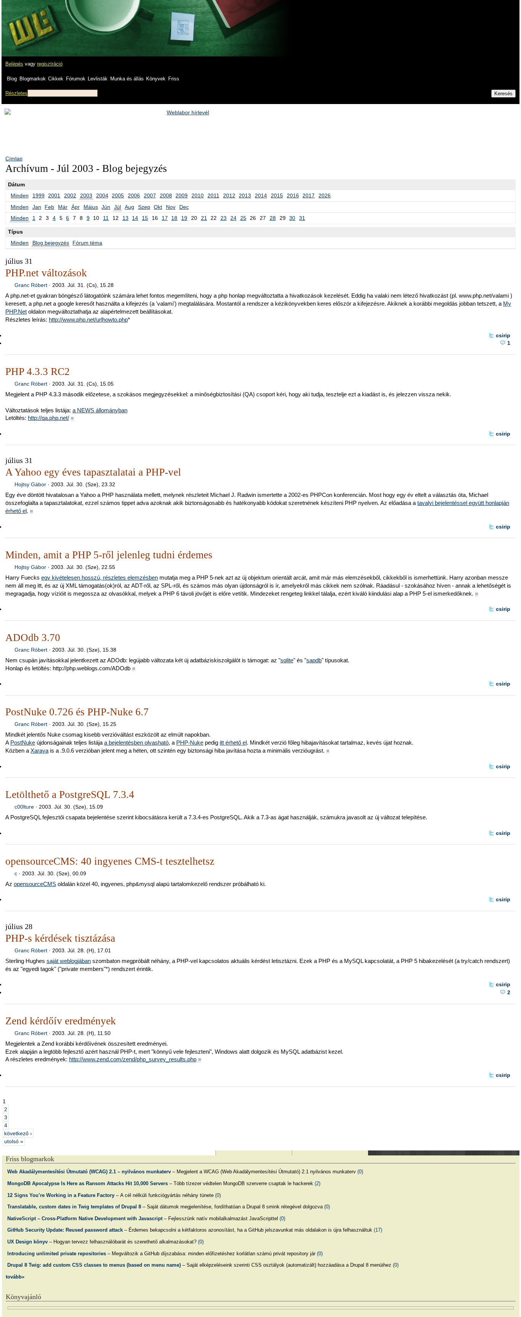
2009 (181, 195)
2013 (245, 195)
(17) (378, 1230)
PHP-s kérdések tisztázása (60, 938)
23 (223, 218)
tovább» (15, 1277)
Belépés (14, 64)
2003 (86, 195)
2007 (150, 195)
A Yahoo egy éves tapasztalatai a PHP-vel (93, 472)
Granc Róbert (30, 285)
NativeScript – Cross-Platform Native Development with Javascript (84, 1218)
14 (135, 218)
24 (233, 218)
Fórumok (75, 79)
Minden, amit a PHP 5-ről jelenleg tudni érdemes (108, 555)
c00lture (24, 807)
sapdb (314, 660)
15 (145, 218)
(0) (360, 1171)
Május (91, 207)
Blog (12, 79)
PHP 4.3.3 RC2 (37, 371)
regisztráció (50, 64)
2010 (197, 195)
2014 (261, 195)
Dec (184, 207)
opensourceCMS (35, 884)
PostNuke (22, 742)
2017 (308, 195)
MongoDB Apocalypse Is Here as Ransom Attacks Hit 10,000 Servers (87, 1183)
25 (243, 218)
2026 (324, 195)
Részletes (16, 93)
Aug (129, 207)
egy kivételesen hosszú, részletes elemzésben (99, 577)
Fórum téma (87, 243)
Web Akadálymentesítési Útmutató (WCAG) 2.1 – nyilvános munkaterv (89, 1171)
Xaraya (39, 750)
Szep (144, 207)
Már (63, 207)
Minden (20, 195)
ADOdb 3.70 (32, 637)
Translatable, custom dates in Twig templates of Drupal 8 (74, 1207)
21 (204, 218)
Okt (158, 207)
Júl (117, 207)
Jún (105, 207)
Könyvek (156, 79)
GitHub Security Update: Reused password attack (65, 1230)
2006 (134, 195)
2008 (166, 195)
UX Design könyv (27, 1242)
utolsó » (13, 1141)
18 (174, 218)
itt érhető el (233, 742)
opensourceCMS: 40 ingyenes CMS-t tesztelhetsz (109, 861)
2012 (229, 195)
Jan (36, 207)
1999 (38, 195)
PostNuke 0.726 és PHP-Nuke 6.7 (77, 712)
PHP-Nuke (189, 742)
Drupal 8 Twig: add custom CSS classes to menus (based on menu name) (94, 1265)
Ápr (75, 207)
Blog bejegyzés (50, 243)
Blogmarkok (32, 79)
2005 (118, 195)
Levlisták (98, 79)
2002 (70, 195)
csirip (503, 335)
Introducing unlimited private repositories (56, 1253)
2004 (102, 195)
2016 (293, 195)
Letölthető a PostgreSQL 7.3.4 (69, 794)
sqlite (286, 660)
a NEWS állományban (99, 410)
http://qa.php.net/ (48, 418)
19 (184, 218)
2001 (54, 195)
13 (125, 218)
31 (302, 218)
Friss (173, 79)
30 (292, 218)
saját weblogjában (69, 961)
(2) (317, 1183)
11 (106, 218)
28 (273, 218)
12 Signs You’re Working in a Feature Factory (60, 1195)
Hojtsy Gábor (30, 484)
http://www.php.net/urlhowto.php (88, 319)
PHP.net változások (46, 273)
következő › (18, 1133)
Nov (170, 207)
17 (165, 218)
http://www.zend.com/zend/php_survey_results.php (132, 1059)
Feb (49, 207)
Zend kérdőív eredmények (60, 1021)
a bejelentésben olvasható (136, 742)
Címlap (14, 158)
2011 (213, 195)
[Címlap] (31, 21)
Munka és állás (127, 79)
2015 (277, 195)
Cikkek (55, 79)
